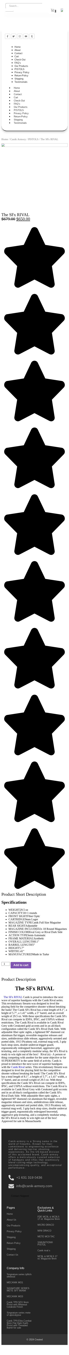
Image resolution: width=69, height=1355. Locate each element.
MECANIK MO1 (15, 1282)
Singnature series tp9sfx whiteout (19, 1275)
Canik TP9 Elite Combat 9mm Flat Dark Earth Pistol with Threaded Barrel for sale (19, 1324)
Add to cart (20, 965)
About (18, 50)
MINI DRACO (44, 1230)
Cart (17, 56)
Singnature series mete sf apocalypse (18, 1313)
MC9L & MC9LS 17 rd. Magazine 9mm (47, 1257)
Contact (18, 53)
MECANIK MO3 (15, 1296)
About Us (11, 1219)
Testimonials (21, 82)
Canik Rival (17, 1067)
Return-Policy (21, 75)
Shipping (19, 78)
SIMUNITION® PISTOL (45, 1243)
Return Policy (14, 1243)
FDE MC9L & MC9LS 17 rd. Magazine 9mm (49, 1217)
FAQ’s (18, 62)
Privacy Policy (22, 72)
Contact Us (12, 1254)
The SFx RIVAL (11, 997)
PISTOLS (19, 69)
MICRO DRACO (46, 1225)
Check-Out (20, 59)
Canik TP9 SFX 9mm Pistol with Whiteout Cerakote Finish (18, 1304)
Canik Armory (18, 139)
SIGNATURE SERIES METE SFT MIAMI (18, 1289)
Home (18, 47)
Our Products (21, 66)
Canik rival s (44, 1250)
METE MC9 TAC (46, 1236)
